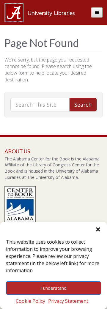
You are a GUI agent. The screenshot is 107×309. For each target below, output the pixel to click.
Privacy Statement (68, 301)
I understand (53, 288)
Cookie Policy (30, 301)
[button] (98, 229)
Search (83, 104)
